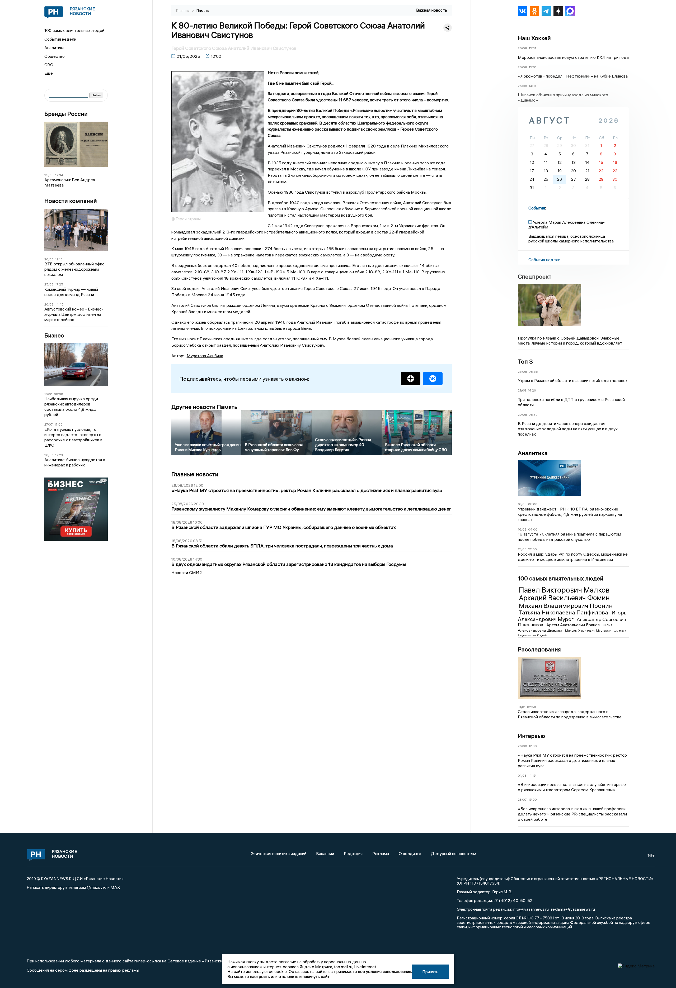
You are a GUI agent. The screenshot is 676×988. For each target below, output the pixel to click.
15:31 (532, 48)
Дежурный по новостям (453, 853)
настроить (260, 976)
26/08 (49, 259)
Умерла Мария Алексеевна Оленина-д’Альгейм (566, 224)
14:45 (59, 304)
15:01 (532, 67)
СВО (48, 64)
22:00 (532, 549)
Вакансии (325, 853)
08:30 (533, 415)
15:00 (532, 799)
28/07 (522, 799)
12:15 (59, 259)
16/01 (48, 394)
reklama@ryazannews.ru (573, 909)
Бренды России (66, 114)
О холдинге (410, 853)
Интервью (531, 735)
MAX (115, 887)
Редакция (353, 853)
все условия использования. (385, 971)
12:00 (533, 746)
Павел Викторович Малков (564, 589)
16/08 (522, 504)
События (536, 208)
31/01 (521, 707)
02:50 (531, 707)
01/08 (522, 775)
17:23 (59, 455)
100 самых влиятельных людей (74, 30)
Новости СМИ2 (186, 572)
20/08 (49, 304)
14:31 (532, 86)
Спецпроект (534, 276)
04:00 (532, 529)
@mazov (94, 887)
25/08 (49, 175)
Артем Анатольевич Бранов (573, 624)
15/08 (522, 549)
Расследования (539, 649)
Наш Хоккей (534, 38)
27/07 (48, 424)
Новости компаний (70, 201)
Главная (183, 10)
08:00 (58, 394)
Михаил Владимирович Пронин (566, 605)
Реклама (380, 853)
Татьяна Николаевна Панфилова (564, 612)
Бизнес (54, 335)
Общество (54, 56)
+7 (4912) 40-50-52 (513, 900)
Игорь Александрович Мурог (572, 615)
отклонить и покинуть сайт (304, 976)
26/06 (49, 455)
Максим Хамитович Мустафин (588, 630)
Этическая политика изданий (278, 853)
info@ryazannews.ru (531, 909)
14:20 (532, 390)
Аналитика (54, 47)
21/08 (522, 390)
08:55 (533, 372)
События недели (60, 39)
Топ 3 (525, 361)
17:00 (58, 424)
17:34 (59, 175)
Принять (430, 971)
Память (202, 10)
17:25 (59, 284)
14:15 (532, 775)
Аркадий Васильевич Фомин (564, 598)
